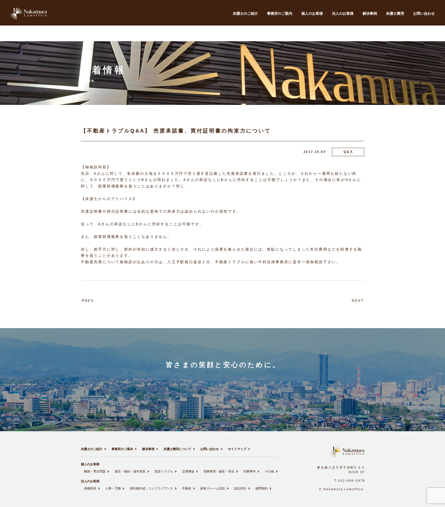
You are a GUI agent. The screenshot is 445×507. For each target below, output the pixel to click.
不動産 (186, 488)
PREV (88, 300)
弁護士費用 (395, 13)
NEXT (358, 300)
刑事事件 (249, 471)
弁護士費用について (177, 449)
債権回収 (90, 488)
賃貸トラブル (164, 471)
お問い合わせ (424, 13)
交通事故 (188, 471)
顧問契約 (261, 488)
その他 (269, 471)
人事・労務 (113, 488)
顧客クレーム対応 (212, 488)
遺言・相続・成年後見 (130, 471)
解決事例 (370, 13)
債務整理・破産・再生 (218, 471)
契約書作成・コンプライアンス (151, 488)
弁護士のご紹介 (245, 13)
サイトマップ (237, 449)
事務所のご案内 (279, 13)
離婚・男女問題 (95, 471)
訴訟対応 (240, 488)
